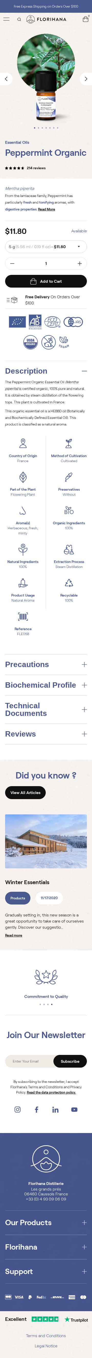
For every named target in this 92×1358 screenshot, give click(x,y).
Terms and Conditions (46, 1336)
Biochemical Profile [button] (40, 685)
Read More (13, 935)
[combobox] (46, 246)
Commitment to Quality (46, 996)
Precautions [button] (27, 664)
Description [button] (26, 371)
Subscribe (70, 1061)
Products (17, 898)
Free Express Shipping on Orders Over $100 (46, 6)
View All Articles (25, 792)
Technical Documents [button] (26, 709)
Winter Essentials (27, 882)
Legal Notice (46, 1346)
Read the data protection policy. (51, 1092)
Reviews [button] (20, 734)
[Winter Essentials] (46, 841)
